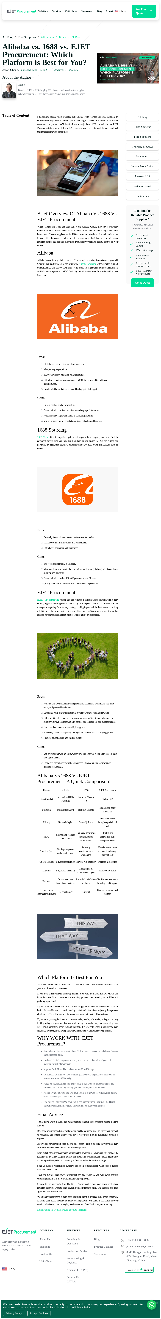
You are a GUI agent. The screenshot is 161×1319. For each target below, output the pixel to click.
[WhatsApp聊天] (151, 1305)
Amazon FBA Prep (77, 1269)
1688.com (42, 437)
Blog (97, 1239)
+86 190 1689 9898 (137, 1240)
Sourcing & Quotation (73, 1241)
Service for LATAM (73, 1279)
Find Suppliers (27, 37)
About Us (44, 1239)
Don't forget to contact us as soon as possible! (62, 1209)
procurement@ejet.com (139, 1246)
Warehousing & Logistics (75, 1260)
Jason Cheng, (10, 69)
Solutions (44, 1246)
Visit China (45, 1261)
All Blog (7, 37)
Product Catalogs (103, 1246)
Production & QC (77, 1250)
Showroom (100, 1254)
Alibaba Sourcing (87, 264)
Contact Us (45, 1254)
